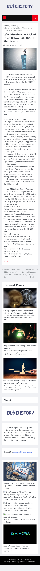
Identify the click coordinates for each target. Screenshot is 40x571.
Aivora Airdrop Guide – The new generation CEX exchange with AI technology (16, 548)
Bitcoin (5, 261)
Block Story (25, 560)
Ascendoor (14, 562)
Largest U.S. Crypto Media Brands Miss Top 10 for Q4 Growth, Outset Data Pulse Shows (19, 486)
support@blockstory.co (22, 452)
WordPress (31, 562)
